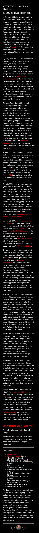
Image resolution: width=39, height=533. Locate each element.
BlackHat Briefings (24, 238)
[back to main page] (13, 530)
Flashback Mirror (13, 456)
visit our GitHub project (23, 392)
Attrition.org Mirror (18, 426)
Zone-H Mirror (12, 454)
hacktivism (15, 47)
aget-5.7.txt (8, 175)
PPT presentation (16, 148)
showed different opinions (17, 231)
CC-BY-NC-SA (9, 412)
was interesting (21, 228)
